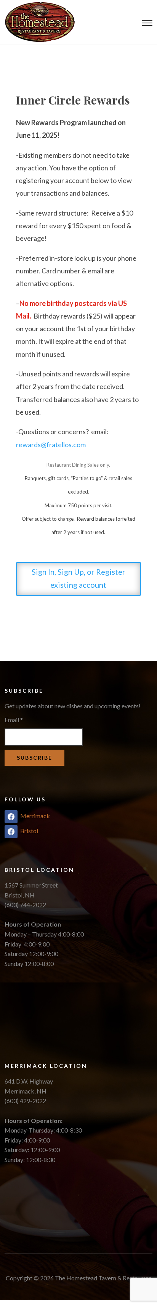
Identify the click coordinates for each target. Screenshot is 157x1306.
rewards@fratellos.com (51, 444)
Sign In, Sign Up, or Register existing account (78, 578)
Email (14, 719)
